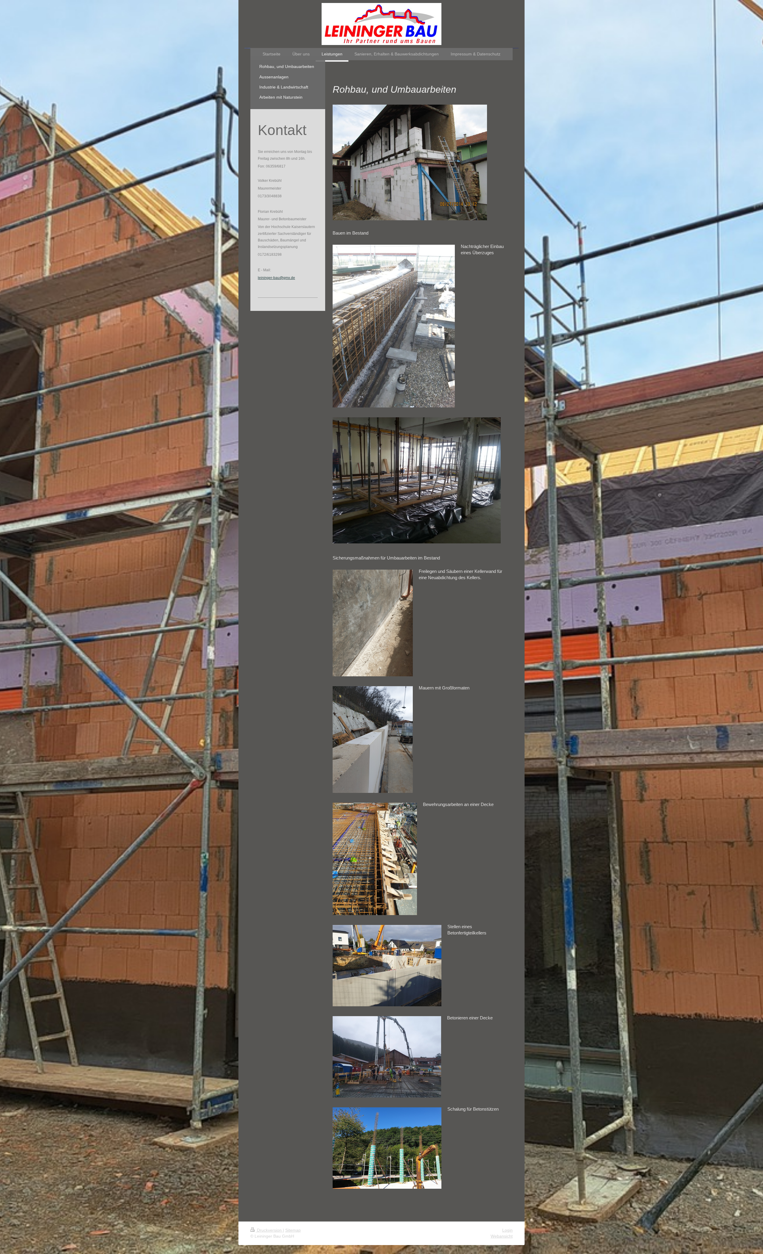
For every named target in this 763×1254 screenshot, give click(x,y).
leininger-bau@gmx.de (276, 278)
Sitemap (293, 1230)
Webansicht (502, 1236)
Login (507, 1230)
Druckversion (269, 1230)
